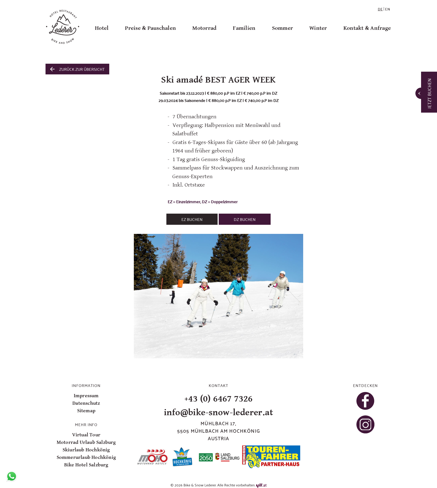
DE (380, 9)
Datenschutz (86, 403)
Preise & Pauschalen (150, 28)
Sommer (282, 28)
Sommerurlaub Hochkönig (86, 457)
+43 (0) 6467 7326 (218, 399)
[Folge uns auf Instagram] (365, 424)
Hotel (102, 28)
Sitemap (86, 411)
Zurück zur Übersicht (82, 69)
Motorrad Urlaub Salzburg (86, 442)
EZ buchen (192, 219)
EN (387, 9)
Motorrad (204, 28)
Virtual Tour (86, 435)
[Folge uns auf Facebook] (365, 401)
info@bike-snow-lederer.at (218, 412)
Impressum (86, 396)
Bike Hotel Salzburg (86, 465)
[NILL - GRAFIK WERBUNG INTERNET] (261, 485)
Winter (318, 28)
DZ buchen (245, 219)
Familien (244, 28)
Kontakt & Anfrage (367, 28)
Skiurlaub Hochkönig (86, 450)
